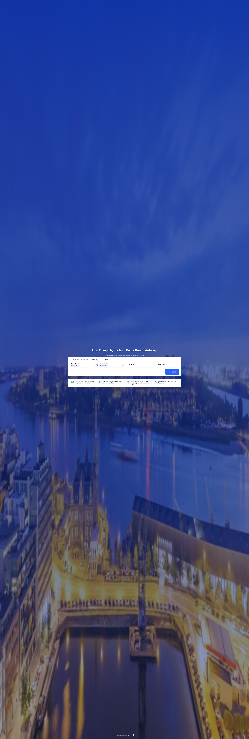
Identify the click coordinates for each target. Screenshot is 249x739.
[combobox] (81, 365)
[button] (205, 3)
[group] (83, 364)
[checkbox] (105, 359)
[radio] (74, 359)
